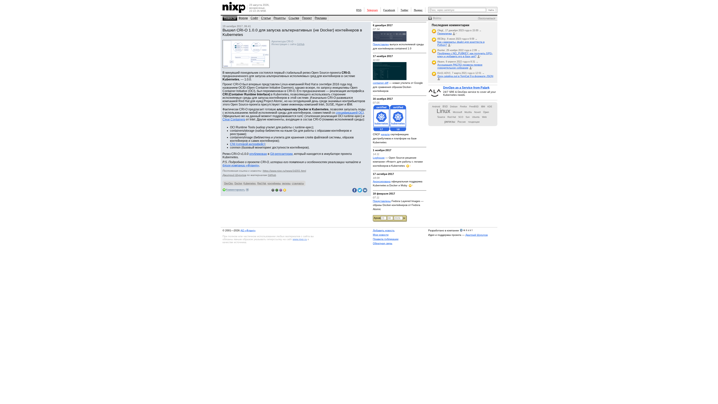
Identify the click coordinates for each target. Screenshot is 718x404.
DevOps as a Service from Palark (466, 87)
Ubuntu (476, 117)
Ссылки (294, 18)
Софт (254, 18)
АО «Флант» (248, 230)
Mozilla (468, 112)
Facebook (389, 10)
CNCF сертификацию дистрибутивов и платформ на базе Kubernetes (395, 138)
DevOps (228, 183)
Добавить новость (384, 230)
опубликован (258, 153)
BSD (445, 106)
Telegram (372, 10)
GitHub (300, 44)
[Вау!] (284, 190)
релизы (286, 183)
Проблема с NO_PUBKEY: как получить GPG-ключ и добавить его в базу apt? (465, 55)
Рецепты (280, 18)
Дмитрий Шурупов (234, 175)
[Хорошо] (280, 190)
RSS (358, 10)
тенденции (474, 122)
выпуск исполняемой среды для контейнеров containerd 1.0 (398, 46)
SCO (460, 117)
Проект (307, 18)
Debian (454, 106)
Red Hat (261, 183)
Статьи (266, 18)
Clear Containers (234, 119)
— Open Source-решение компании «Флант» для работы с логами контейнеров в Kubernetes (398, 161)
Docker (238, 183)
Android (436, 106)
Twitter (404, 10)
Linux (443, 111)
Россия (462, 121)
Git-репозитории (281, 153)
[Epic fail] (272, 190)
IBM (483, 106)
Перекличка (444, 33)
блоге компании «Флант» (241, 165)
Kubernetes (249, 183)
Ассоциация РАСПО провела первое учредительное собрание (459, 66)
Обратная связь (382, 243)
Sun (468, 117)
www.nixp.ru (300, 239)
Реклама (321, 18)
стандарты (298, 183)
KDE (489, 106)
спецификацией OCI (350, 112)
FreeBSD (474, 106)
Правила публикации (385, 239)
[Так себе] (276, 190)
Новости (230, 18)
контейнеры (274, 183)
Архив (377, 218)
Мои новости (381, 234)
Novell (477, 112)
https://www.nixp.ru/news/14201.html (284, 170)
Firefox (463, 106)
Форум (243, 18)
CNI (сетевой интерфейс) (247, 144)
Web (484, 117)
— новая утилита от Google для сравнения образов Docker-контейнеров (398, 86)
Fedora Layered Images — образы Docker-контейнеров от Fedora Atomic (398, 205)
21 (456, 33)
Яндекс (418, 10)
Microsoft (457, 112)
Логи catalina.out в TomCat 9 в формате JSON (465, 76)
